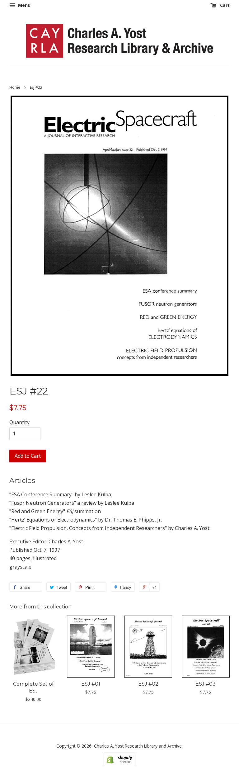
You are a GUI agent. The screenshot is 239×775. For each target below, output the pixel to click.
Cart (224, 5)
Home (14, 87)
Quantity (19, 422)
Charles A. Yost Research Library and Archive (138, 746)
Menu (23, 5)
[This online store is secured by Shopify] (119, 764)
